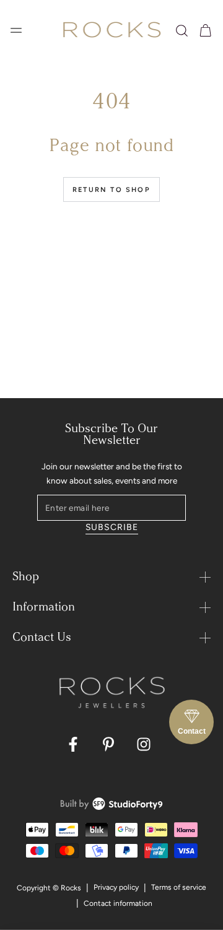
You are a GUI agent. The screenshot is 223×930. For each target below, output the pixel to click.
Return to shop (111, 190)
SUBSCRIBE (111, 527)
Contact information (118, 903)
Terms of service (178, 887)
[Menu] (16, 30)
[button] (181, 30)
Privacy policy (116, 887)
